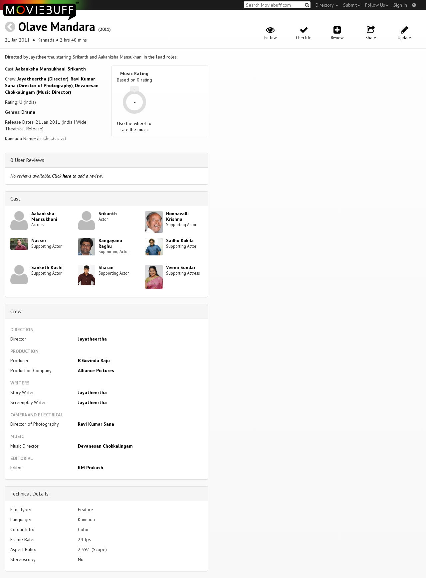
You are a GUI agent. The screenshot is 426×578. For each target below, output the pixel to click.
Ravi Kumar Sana (96, 424)
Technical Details (29, 493)
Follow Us (375, 5)
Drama (28, 112)
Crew (16, 311)
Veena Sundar (180, 267)
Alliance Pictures (96, 370)
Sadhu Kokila (180, 240)
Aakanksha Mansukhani (40, 69)
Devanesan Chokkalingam (105, 446)
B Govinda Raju (94, 360)
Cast (15, 198)
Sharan (106, 267)
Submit (350, 5)
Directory (325, 5)
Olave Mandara (56, 26)
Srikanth (77, 69)
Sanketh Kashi (47, 267)
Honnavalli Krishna (177, 216)
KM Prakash (90, 468)
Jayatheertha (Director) (43, 79)
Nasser (38, 240)
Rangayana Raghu (110, 243)
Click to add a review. (77, 176)
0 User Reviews (27, 160)
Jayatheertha (92, 339)
